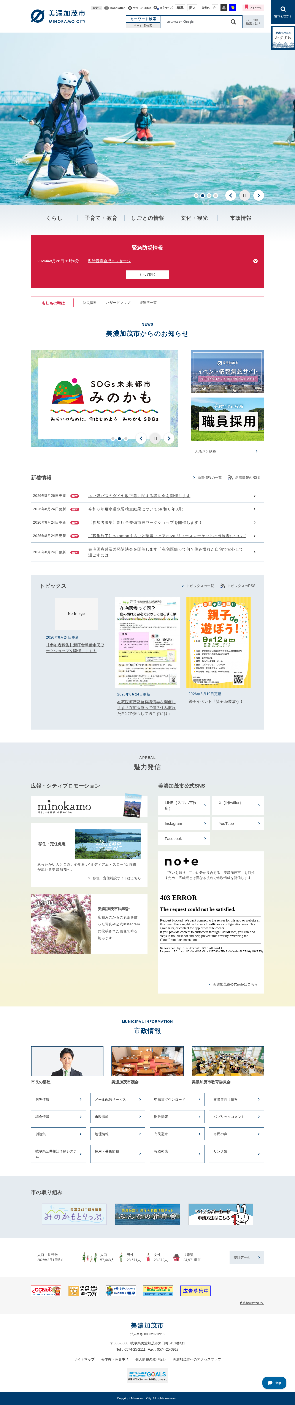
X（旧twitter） (231, 803)
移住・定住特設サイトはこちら (117, 878)
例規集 (40, 1134)
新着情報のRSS (247, 477)
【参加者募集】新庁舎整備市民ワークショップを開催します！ (145, 522)
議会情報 (42, 1117)
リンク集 (220, 1151)
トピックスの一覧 (200, 586)
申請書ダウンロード (169, 1099)
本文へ (96, 7)
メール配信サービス (110, 1099)
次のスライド (258, 195)
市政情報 (241, 218)
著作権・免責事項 (115, 1359)
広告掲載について (252, 1303)
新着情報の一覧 (210, 477)
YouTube (226, 823)
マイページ (255, 7)
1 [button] (196, 195)
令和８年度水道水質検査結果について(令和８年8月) (136, 509)
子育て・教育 (101, 218)
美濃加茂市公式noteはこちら (235, 984)
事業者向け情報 (226, 1099)
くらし (54, 218)
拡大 (192, 7)
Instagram (173, 823)
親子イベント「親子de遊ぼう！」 (218, 701)
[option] (147, 119)
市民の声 (220, 1134)
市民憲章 (161, 1134)
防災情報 (90, 303)
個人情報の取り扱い (150, 1359)
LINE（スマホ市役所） (181, 806)
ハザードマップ (118, 303)
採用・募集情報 (107, 1151)
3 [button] (209, 195)
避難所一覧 (148, 303)
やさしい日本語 (142, 7)
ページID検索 (143, 25)
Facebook (173, 839)
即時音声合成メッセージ (109, 261)
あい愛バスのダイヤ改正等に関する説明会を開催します (139, 496)
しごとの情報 (147, 218)
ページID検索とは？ (253, 21)
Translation (117, 7)
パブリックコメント (229, 1117)
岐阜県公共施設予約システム (56, 1153)
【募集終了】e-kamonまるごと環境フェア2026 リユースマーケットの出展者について (167, 536)
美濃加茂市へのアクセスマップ (197, 1359)
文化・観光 (194, 218)
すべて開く (147, 274)
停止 (244, 195)
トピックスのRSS (241, 586)
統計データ (242, 1257)
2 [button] (202, 195)
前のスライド (230, 195)
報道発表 (161, 1151)
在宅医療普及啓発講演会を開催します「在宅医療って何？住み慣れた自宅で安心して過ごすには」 (165, 552)
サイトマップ (84, 1359)
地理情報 (102, 1134)
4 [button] (215, 195)
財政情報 (161, 1117)
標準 (180, 7)
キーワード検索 (143, 19)
